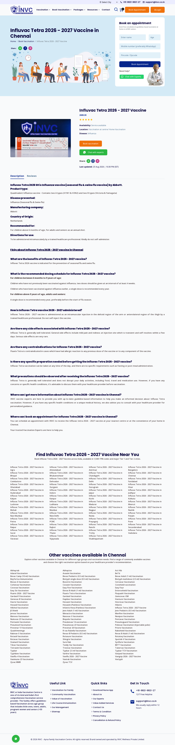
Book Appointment (137, 9)
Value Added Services (103, 703)
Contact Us (98, 707)
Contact (106, 9)
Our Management (60, 707)
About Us (97, 694)
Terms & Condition (102, 711)
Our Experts (98, 698)
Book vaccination (90, 143)
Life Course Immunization (64, 703)
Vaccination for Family (62, 690)
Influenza (92, 133)
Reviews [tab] (32, 176)
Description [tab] (17, 176)
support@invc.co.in (155, 2)
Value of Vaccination (62, 698)
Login (158, 9)
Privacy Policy (99, 716)
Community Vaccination (63, 694)
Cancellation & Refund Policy (107, 720)
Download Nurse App (103, 690)
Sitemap (56, 711)
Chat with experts (95, 152)
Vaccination (42, 9)
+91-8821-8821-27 (131, 2)
